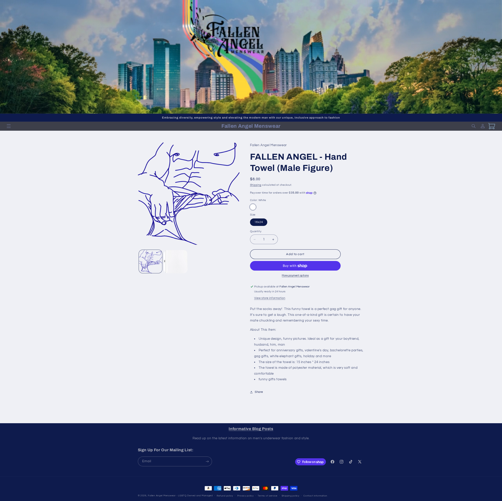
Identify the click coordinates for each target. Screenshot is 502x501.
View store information (269, 298)
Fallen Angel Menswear (162, 496)
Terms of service (267, 496)
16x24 (258, 222)
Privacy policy (245, 496)
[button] (8, 126)
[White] (253, 207)
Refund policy (225, 496)
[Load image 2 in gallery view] (175, 261)
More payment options (295, 275)
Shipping (255, 185)
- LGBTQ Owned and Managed (194, 496)
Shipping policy (290, 496)
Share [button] (259, 392)
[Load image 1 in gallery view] (150, 261)
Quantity (255, 231)
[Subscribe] (207, 461)
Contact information (315, 496)
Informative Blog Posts (251, 429)
